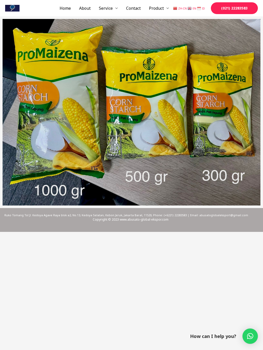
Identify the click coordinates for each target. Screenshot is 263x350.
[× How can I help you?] (250, 336)
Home (65, 8)
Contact (133, 8)
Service (106, 8)
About (85, 8)
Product (156, 8)
